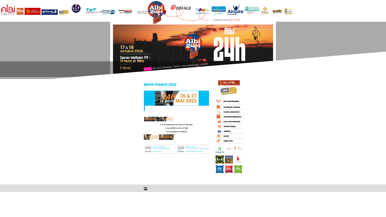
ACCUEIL (147, 69)
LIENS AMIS (228, 141)
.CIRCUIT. (176, 66)
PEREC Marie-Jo (158, 151)
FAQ (154, 68)
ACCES (226, 136)
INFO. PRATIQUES (164, 67)
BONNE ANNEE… (190, 147)
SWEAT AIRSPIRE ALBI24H (193, 151)
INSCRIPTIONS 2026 (159, 147)
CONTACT (204, 64)
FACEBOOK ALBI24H (231, 107)
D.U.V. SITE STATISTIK (231, 122)
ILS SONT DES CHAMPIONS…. (162, 148)
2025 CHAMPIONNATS (190, 65)
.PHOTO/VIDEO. (229, 126)
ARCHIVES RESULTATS (232, 117)
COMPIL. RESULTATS (231, 112)
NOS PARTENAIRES (231, 101)
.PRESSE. (226, 131)
